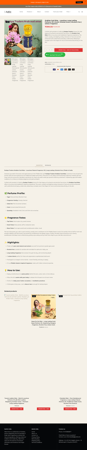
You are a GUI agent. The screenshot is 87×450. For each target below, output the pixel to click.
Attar (53, 64)
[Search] (79, 11)
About (39, 11)
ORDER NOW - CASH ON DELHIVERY (69, 49)
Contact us (35, 435)
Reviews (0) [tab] (48, 165)
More (67, 11)
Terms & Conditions (37, 442)
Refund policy (35, 439)
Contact (47, 11)
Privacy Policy (36, 437)
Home (21, 11)
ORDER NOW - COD (16, 408)
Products (29, 11)
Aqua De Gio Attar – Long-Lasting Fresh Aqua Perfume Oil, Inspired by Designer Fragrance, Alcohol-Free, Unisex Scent (43, 323)
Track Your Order (57, 11)
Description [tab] (39, 165)
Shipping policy (36, 440)
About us (34, 433)
